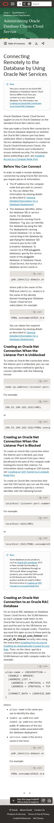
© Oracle (13, 810)
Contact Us (39, 810)
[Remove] (29, 3)
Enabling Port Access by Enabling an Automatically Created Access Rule (26, 646)
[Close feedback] (13, 800)
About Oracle (26, 810)
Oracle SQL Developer (27, 562)
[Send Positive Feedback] (49, 800)
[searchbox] (41, 4)
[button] (12, 4)
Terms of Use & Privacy (38, 814)
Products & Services (16, 814)
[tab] (21, 273)
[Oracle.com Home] (5, 4)
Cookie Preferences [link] (22, 818)
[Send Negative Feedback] (43, 800)
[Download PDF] (36, 43)
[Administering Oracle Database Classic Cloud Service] (29, 43)
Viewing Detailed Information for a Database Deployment (24, 201)
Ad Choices (38, 818)
